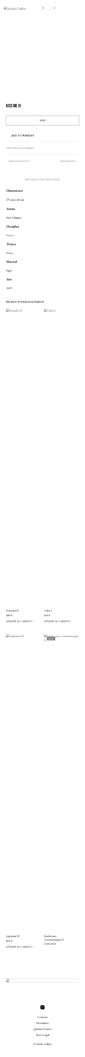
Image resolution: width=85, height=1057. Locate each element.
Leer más (50, 944)
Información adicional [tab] (42, 179)
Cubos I (48, 610)
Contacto (42, 1017)
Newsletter (42, 1023)
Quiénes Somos (42, 1029)
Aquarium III (13, 936)
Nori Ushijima (26, 148)
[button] (40, 8)
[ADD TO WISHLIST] (39, 610)
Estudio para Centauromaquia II (54, 937)
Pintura (10, 235)
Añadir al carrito (19, 621)
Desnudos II (12, 610)
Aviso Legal (42, 1035)
